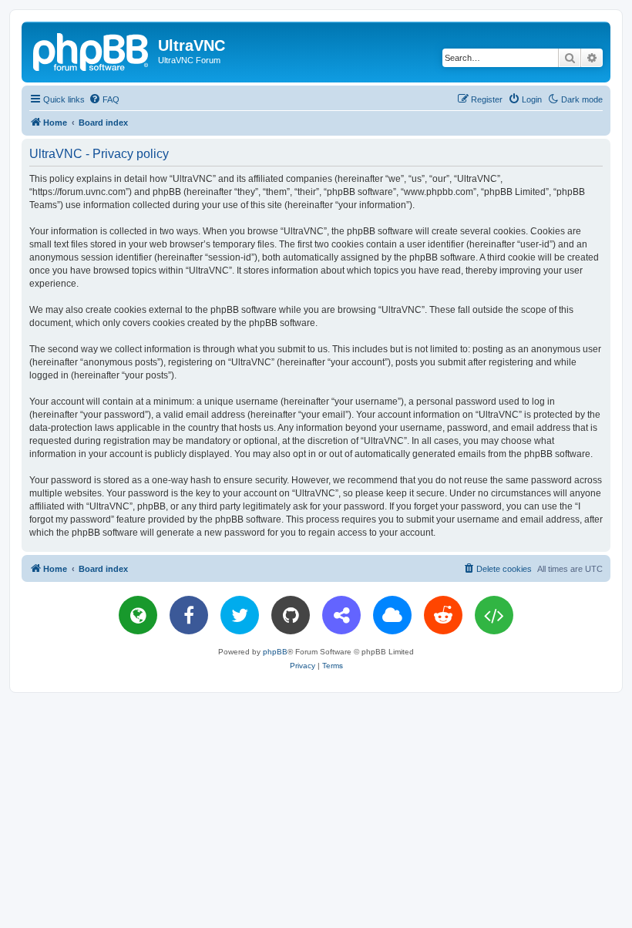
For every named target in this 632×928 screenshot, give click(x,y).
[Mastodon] (341, 615)
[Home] (91, 50)
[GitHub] (290, 615)
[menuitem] (104, 99)
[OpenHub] (494, 615)
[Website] (138, 615)
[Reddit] (443, 615)
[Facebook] (189, 615)
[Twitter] (239, 615)
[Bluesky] (392, 615)
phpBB (275, 651)
